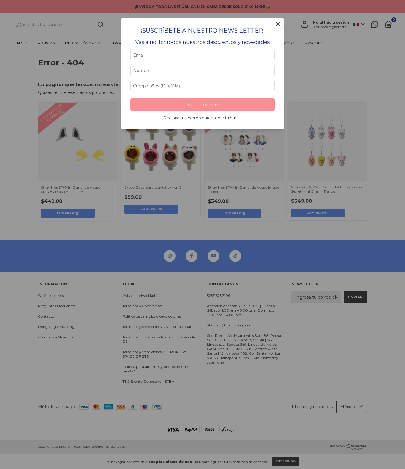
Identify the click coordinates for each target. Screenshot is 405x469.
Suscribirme (202, 105)
